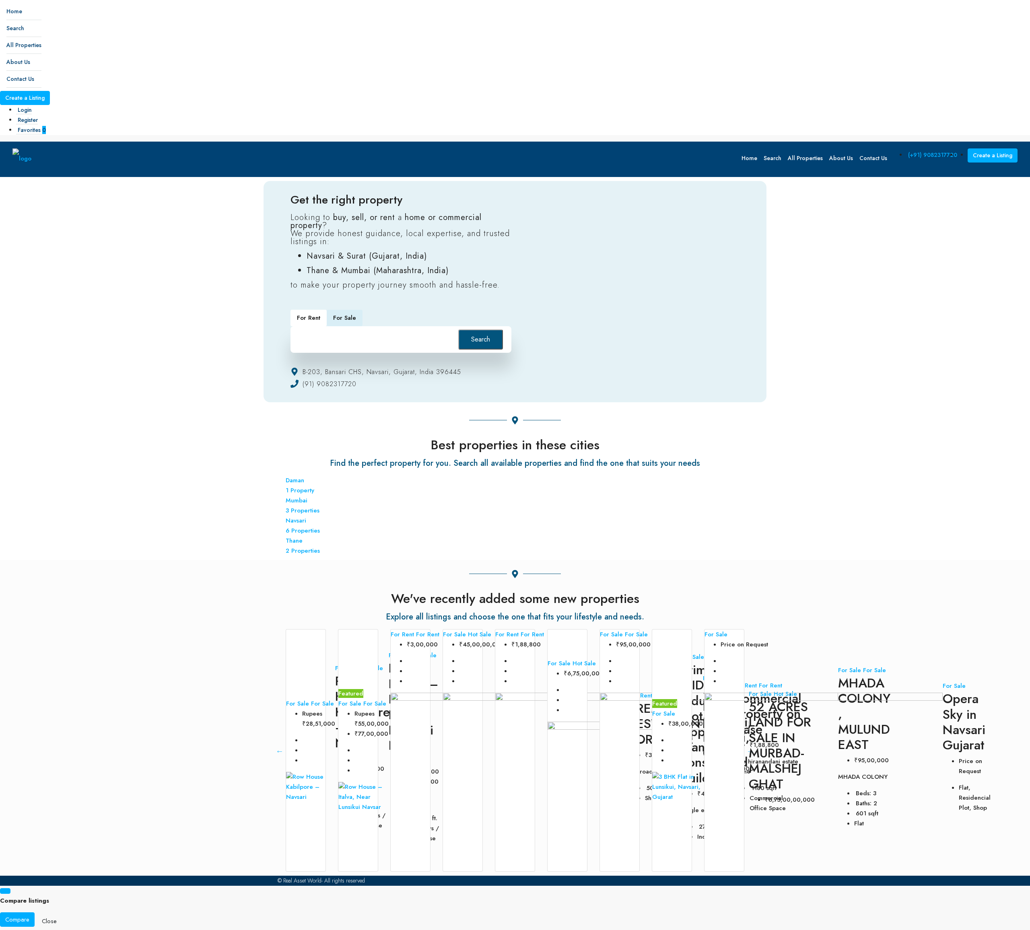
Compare (17, 919)
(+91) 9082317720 (932, 155)
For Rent (403, 634)
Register (28, 120)
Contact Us (20, 79)
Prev (280, 750)
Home (14, 11)
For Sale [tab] (344, 317)
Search (15, 28)
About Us (18, 62)
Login (25, 110)
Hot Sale (479, 634)
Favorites (32, 130)
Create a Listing (25, 98)
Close (49, 921)
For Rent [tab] (308, 317)
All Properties (23, 45)
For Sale (298, 703)
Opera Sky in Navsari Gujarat (964, 721)
